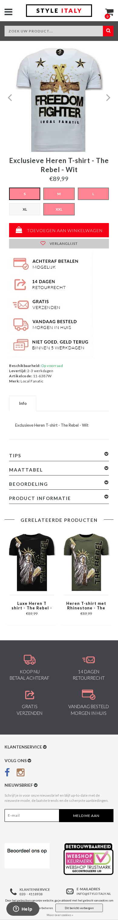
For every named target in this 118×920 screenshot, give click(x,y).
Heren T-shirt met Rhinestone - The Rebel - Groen (86, 606)
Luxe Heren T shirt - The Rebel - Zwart (31, 606)
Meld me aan (86, 815)
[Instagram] (21, 773)
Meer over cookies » (60, 915)
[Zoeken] (108, 31)
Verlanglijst (63, 243)
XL (25, 209)
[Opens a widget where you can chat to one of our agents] (22, 909)
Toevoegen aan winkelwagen (64, 230)
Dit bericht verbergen (79, 908)
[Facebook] (7, 773)
